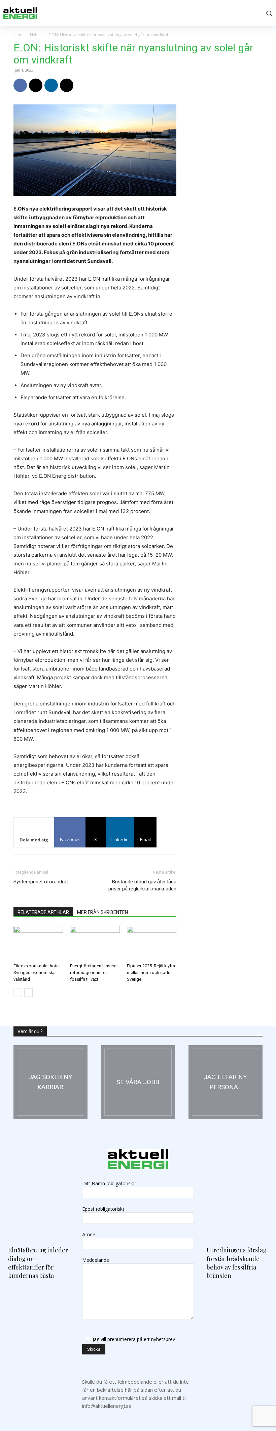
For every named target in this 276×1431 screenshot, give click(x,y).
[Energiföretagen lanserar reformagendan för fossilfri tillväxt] (94, 943)
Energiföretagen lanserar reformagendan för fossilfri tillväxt (94, 972)
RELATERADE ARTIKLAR (43, 912)
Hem (18, 35)
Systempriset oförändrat (40, 882)
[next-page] (28, 992)
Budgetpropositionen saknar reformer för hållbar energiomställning (223, 592)
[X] (35, 85)
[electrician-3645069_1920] (50, 1082)
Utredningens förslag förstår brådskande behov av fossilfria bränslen (237, 1263)
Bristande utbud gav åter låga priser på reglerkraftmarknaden (142, 885)
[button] (267, 13)
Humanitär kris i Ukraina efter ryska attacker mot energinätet (219, 415)
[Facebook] (20, 85)
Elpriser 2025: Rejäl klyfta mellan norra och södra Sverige (151, 972)
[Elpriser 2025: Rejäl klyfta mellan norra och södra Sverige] (151, 943)
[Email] (66, 85)
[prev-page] (17, 992)
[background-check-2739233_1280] (225, 1082)
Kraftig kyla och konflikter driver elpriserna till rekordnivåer (221, 681)
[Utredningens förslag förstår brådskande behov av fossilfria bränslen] (237, 1200)
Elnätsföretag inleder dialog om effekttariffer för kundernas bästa (223, 770)
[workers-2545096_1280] (138, 1082)
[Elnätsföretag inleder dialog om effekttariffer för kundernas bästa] (39, 1200)
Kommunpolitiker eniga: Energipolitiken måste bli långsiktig (220, 858)
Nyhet (35, 35)
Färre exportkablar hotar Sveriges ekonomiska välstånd (36, 972)
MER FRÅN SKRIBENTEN (102, 912)
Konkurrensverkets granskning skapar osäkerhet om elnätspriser (223, 504)
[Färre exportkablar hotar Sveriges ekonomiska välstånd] (38, 943)
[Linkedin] (51, 85)
